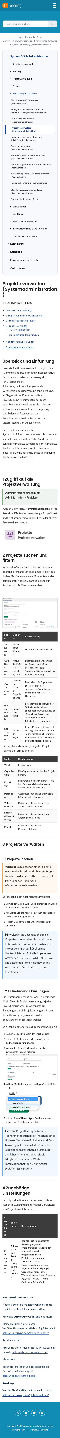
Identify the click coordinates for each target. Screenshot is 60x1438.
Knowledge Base (33, 37)
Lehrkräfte (17, 243)
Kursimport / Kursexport (25, 221)
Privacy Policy (18, 1430)
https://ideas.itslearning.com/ (19, 1375)
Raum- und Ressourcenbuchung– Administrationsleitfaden (27, 138)
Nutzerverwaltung (22, 78)
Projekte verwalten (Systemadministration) (24, 129)
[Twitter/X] (18, 1413)
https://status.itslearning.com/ (30, 1352)
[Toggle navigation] (54, 5)
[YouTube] (34, 1413)
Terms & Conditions (39, 1430)
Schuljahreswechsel (22, 64)
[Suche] (52, 23)
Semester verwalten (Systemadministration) (22, 148)
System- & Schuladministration (17, 40)
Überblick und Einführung (18, 310)
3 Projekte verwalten (16, 325)
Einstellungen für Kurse (45, 40)
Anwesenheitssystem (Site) (24, 199)
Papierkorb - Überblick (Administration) (29, 182)
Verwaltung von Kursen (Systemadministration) (22, 120)
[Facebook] (26, 1413)
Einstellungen (19, 206)
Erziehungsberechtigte (24, 260)
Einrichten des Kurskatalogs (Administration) (24, 102)
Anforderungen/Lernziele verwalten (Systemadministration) (28, 157)
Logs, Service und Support (25, 235)
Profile (16, 86)
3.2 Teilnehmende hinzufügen (24, 334)
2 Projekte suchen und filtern (20, 320)
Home (20, 37)
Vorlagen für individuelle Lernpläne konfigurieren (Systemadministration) (29, 111)
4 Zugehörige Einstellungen (20, 341)
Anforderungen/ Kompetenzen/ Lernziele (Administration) (31, 166)
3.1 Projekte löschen (19, 329)
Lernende (16, 251)
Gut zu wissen (18, 268)
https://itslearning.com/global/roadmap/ (25, 1395)
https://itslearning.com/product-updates (25, 1332)
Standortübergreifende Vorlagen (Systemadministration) (26, 191)
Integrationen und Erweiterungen (29, 228)
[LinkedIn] (42, 1413)
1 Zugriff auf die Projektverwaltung (24, 315)
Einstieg (16, 71)
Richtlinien (18, 213)
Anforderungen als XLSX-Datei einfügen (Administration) (30, 175)
